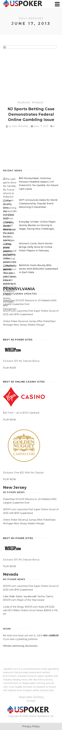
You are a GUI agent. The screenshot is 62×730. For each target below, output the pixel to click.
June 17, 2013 (41, 126)
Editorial (24, 102)
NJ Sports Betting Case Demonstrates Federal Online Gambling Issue (31, 114)
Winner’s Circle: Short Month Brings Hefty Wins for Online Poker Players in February (35, 247)
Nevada (10, 574)
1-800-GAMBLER (50, 635)
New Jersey (15, 487)
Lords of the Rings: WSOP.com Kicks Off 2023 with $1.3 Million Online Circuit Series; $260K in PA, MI (30, 610)
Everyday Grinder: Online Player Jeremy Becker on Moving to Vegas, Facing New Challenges (37, 225)
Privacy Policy (31, 726)
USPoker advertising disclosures (20, 645)
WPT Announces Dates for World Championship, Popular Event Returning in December (38, 204)
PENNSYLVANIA (19, 289)
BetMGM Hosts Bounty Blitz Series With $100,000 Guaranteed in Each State (38, 269)
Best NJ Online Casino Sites (24, 381)
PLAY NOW (9, 367)
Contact (31, 700)
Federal (38, 102)
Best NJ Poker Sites (18, 339)
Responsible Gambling (31, 697)
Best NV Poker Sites (18, 538)
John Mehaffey (20, 126)
